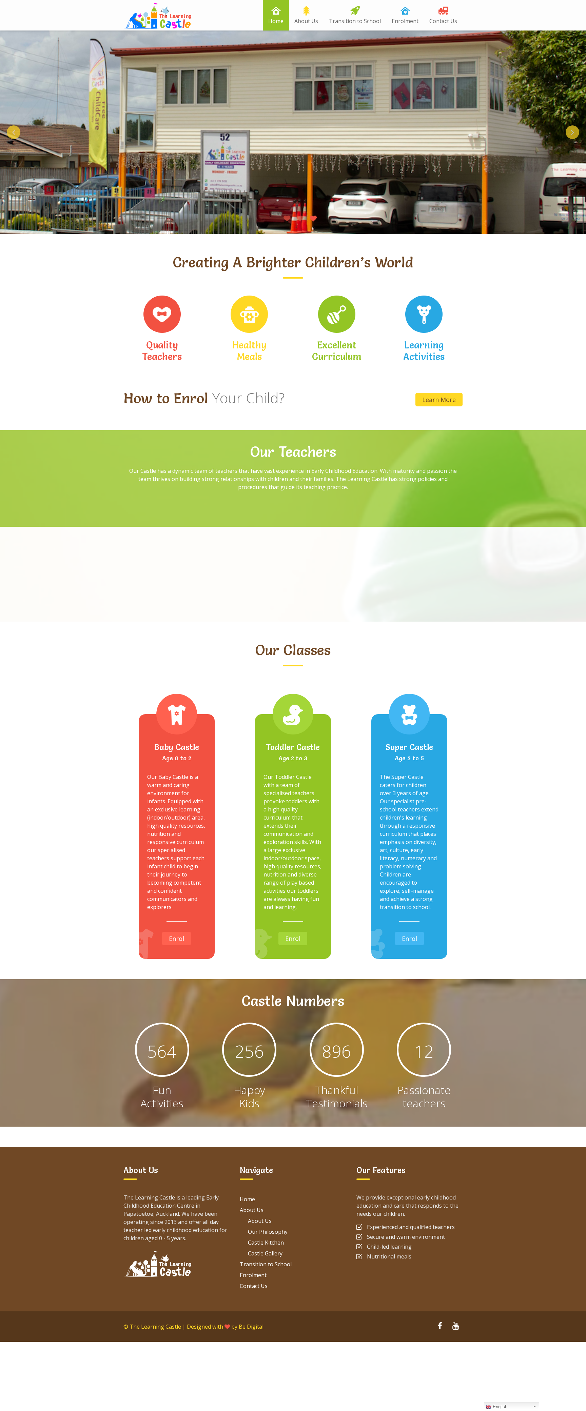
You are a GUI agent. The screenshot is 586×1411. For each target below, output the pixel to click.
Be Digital (251, 1326)
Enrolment (405, 21)
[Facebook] (440, 1326)
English (499, 1406)
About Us (306, 21)
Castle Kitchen (266, 1242)
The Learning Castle (155, 1326)
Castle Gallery (265, 1253)
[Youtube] (455, 1326)
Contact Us (443, 21)
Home (276, 21)
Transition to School (355, 21)
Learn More (439, 400)
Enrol (176, 938)
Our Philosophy (268, 1231)
